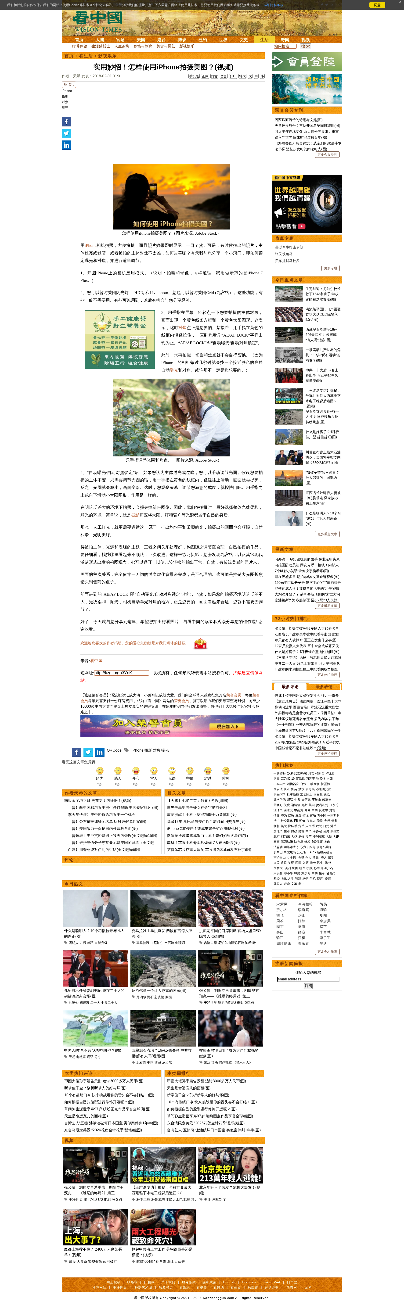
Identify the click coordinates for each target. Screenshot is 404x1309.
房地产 (278, 831)
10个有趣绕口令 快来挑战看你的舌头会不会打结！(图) (109, 1095)
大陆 (100, 39)
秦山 (280, 932)
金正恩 (306, 799)
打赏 (214, 76)
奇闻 (285, 39)
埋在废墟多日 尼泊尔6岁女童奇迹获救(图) (307, 577)
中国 (150, 1062)
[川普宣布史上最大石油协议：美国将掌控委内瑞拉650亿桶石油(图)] (289, 452)
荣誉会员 (233, 695)
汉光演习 (280, 794)
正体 (205, 76)
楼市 (287, 831)
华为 (284, 815)
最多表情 (324, 686)
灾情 (161, 997)
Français (249, 1282)
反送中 (323, 810)
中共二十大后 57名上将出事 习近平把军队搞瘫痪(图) (322, 375)
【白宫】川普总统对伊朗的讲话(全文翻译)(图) (102, 850)
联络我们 (134, 1282)
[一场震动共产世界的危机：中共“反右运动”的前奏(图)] (289, 350)
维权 (307, 841)
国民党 (318, 794)
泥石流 (152, 997)
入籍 (306, 862)
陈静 (302, 921)
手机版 (194, 76)
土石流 (169, 943)
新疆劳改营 (324, 852)
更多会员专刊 (327, 154)
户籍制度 (219, 1199)
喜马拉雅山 (144, 943)
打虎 (306, 815)
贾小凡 (282, 910)
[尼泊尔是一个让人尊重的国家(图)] (163, 953)
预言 (320, 878)
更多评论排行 (327, 753)
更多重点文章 (327, 534)
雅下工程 (143, 1199)
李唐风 (325, 921)
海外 (328, 862)
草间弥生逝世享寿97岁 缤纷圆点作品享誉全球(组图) (107, 1109)
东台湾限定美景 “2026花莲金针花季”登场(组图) (103, 1130)
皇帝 (322, 873)
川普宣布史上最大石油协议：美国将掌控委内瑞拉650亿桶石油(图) (323, 457)
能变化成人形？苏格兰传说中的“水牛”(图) (307, 588)
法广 (277, 820)
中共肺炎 (280, 773)
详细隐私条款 (273, 5)
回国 (298, 862)
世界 (223, 39)
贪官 (332, 810)
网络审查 (290, 847)
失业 (207, 1199)
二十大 (95, 1002)
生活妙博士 (100, 46)
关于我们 (168, 1282)
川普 (311, 773)
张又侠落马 (284, 254)
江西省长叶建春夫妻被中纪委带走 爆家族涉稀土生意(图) (323, 498)
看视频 (201, 1287)
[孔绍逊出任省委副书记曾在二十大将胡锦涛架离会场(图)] (95, 953)
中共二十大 (109, 1002)
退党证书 (272, 1287)
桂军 (302, 868)
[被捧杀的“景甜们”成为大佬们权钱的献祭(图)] (230, 1013)
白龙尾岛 (290, 852)
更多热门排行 (327, 675)
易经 (277, 878)
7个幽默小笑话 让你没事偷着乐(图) (302, 571)
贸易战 (300, 778)
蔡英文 (334, 831)
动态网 (291, 1287)
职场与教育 (142, 46)
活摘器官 (293, 784)
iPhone (67, 91)
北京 (277, 836)
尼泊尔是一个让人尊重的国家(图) (159, 991)
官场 (120, 39)
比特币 (292, 826)
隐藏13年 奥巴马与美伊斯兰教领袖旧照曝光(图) (206, 822)
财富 (301, 831)
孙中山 (318, 868)
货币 (301, 826)
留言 (223, 76)
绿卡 (313, 862)
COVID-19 (288, 778)
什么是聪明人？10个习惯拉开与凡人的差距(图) (323, 518)
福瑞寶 (253, 1287)
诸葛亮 (330, 873)
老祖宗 (81, 1057)
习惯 (82, 943)
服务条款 (189, 1282)
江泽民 (278, 810)
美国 (141, 39)
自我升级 (101, 943)
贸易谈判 (322, 805)
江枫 (302, 938)
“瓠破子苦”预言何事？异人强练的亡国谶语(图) (322, 477)
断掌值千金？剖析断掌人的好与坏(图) (95, 1088)
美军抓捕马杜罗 (287, 261)
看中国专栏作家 (291, 895)
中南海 (298, 810)
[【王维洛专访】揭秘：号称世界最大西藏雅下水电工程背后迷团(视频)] (163, 1149)
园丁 (280, 927)
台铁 (303, 784)
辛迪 (323, 943)
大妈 (294, 836)
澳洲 (288, 868)
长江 (287, 789)
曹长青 (303, 943)
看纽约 (218, 1287)
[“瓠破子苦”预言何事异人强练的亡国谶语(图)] (289, 472)
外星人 (278, 884)
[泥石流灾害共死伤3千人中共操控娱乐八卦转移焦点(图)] (289, 411)
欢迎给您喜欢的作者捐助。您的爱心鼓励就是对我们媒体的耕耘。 (134, 643)
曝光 (65, 107)
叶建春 (257, 943)
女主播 (292, 857)
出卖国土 (280, 784)
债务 (334, 820)
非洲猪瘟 (319, 836)
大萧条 (82, 1261)
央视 (301, 857)
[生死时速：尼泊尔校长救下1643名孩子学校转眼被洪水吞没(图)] (289, 289)
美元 (284, 826)
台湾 (326, 831)
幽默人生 (288, 878)
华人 (308, 857)
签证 (291, 862)
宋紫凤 (282, 904)
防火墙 (298, 841)
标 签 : (69, 84)
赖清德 (326, 799)
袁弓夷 (310, 789)
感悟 (305, 878)
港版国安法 (323, 789)
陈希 (248, 943)
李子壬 (325, 938)
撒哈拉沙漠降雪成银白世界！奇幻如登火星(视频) (207, 836)
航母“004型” (145, 1261)
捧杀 (214, 1062)
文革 (294, 884)
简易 (323, 904)
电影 (240, 1002)
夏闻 (323, 915)
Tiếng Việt (271, 1282)
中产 (309, 831)
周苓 (280, 921)
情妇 (277, 815)
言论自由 (280, 857)
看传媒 (236, 1287)
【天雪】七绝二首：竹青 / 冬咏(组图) (197, 801)
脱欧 (320, 820)
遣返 (284, 862)
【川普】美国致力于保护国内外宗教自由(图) (101, 829)
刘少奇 (305, 873)
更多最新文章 (327, 605)
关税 (287, 805)
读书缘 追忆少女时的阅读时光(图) (301, 149)
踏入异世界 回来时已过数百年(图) (301, 137)
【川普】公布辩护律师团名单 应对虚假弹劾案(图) (105, 822)
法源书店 (166, 1287)
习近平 (310, 778)
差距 (90, 943)
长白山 (278, 852)
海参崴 (317, 831)
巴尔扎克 (225, 1062)
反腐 (298, 815)
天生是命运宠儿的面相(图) (86, 1116)
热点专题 (284, 238)
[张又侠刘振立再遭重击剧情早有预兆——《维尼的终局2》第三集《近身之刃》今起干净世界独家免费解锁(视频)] (230, 953)
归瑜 (323, 910)
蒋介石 (329, 868)
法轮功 (278, 847)
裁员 (72, 1261)
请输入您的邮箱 (308, 973)
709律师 (317, 841)
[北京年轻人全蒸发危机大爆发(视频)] (230, 1149)
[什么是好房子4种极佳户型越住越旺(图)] (289, 432)
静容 (302, 932)
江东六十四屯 (306, 847)
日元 (326, 826)
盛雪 (302, 927)
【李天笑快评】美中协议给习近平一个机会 (99, 815)
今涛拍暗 (305, 904)
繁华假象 (95, 1261)
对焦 (65, 102)
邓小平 (288, 873)
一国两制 (333, 815)
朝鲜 (302, 820)
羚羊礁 (161, 1261)
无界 (308, 1287)
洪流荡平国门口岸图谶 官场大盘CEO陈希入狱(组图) (323, 314)
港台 (161, 39)
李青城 (325, 932)
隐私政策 (209, 1282)
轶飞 (280, 915)
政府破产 (110, 1261)
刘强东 (285, 836)
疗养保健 (79, 46)
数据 (168, 997)
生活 (264, 39)
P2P (336, 836)
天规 (72, 1057)
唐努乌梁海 (324, 847)
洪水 (301, 789)
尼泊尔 (158, 943)
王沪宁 (334, 805)
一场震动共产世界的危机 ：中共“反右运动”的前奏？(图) (323, 355)
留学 (331, 857)
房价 (301, 836)
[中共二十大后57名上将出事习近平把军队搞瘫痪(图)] (289, 370)
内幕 (307, 810)
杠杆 (277, 826)
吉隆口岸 (210, 943)
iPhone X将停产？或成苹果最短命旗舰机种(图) (206, 829)
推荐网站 (99, 1287)
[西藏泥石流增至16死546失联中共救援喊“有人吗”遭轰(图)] (163, 1013)
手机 (313, 878)
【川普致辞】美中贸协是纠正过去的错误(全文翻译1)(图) (110, 836)
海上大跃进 (176, 1261)
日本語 (292, 1282)
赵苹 (323, 927)
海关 (277, 862)
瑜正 (280, 938)
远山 (302, 915)
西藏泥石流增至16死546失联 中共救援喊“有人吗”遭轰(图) (321, 334)
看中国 (100, 21)
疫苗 (294, 789)
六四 (330, 778)
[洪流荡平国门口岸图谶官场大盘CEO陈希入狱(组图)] (230, 893)
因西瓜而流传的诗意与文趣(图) (299, 120)
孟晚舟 (278, 805)
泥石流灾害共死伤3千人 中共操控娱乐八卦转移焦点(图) (322, 416)
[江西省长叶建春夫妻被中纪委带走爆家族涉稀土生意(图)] (289, 493)
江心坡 (301, 852)
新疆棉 (325, 784)
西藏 (158, 1062)
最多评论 (290, 686)
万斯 (304, 805)
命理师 (180, 943)
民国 (295, 868)
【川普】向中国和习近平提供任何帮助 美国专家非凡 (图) (111, 808)
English (229, 1282)
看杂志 (184, 1287)
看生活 (86, 56)
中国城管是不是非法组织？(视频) (300, 748)
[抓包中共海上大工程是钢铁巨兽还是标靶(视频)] (163, 1211)
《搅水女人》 (242, 1062)
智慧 (298, 878)
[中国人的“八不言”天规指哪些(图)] (95, 1013)
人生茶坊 (121, 46)
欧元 (319, 826)
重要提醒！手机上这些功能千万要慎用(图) (202, 815)
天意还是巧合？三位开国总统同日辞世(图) (307, 126)
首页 (79, 39)
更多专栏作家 (327, 952)
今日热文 (74, 884)
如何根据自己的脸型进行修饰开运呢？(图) (99, 1102)
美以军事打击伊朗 (289, 247)
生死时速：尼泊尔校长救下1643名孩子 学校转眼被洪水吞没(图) (323, 294)
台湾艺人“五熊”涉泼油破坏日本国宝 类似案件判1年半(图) (111, 1123)
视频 (305, 39)
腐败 (291, 815)
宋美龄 (278, 873)
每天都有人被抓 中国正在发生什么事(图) (306, 640)
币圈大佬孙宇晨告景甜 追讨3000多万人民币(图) (103, 1081)
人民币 (310, 826)
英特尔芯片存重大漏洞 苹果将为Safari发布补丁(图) (209, 850)
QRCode (114, 750)
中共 (297, 799)
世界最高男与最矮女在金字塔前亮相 (197, 808)
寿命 (287, 884)
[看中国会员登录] (307, 61)
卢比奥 (330, 773)
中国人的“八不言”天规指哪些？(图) (92, 1050)
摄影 (65, 96)
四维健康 (283, 943)
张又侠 (249, 1002)
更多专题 (330, 268)
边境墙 (295, 805)
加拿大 (311, 820)
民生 (320, 862)
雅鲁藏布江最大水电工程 (170, 1199)
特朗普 (320, 773)
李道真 (303, 910)
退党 (327, 794)
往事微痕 (293, 794)
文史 (244, 39)
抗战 (310, 868)
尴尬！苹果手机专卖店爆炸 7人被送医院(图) (203, 843)
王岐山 (316, 799)
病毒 (277, 778)
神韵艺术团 (143, 1287)
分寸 (97, 1057)
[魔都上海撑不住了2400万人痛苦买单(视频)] (95, 1211)
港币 (333, 826)
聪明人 (74, 943)
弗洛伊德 (280, 799)
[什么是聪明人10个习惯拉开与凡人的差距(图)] (95, 893)
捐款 (151, 1282)
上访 (327, 841)
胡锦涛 (84, 1002)
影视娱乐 (186, 46)
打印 (233, 76)
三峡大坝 (313, 784)
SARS (311, 852)
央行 (327, 820)
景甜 (207, 1062)
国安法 (278, 789)
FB (296, 820)
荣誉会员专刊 (289, 110)
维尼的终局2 (227, 1002)
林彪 (297, 873)
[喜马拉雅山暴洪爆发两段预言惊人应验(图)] (163, 893)
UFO (290, 799)
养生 (301, 884)
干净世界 (210, 1002)
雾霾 (277, 841)
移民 (316, 857)
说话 (90, 1057)
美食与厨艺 (165, 46)
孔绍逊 (74, 1002)
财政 (294, 831)
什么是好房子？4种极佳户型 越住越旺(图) (307, 652)
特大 (242, 76)
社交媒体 (287, 820)
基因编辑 (287, 841)
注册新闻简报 (289, 963)
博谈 (182, 39)
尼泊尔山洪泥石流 (231, 943)
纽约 (202, 39)
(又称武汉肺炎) (297, 773)
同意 (377, 5)
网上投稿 (114, 1282)
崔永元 (288, 810)
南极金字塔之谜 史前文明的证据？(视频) (97, 801)
